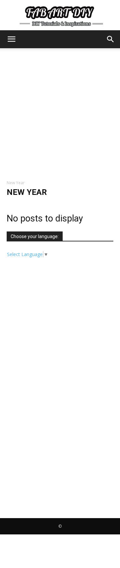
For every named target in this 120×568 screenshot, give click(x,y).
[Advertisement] (60, 111)
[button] (11, 39)
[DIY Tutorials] (60, 15)
